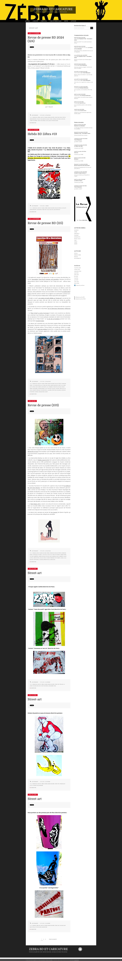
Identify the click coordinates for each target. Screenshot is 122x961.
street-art (40, 120)
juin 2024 (76, 276)
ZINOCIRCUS (76, 233)
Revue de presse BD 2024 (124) (82, 165)
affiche (33, 386)
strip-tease (54, 390)
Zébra (75, 38)
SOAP (75, 240)
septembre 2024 (77, 271)
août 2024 (76, 273)
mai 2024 (76, 278)
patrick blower (54, 120)
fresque (38, 390)
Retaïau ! (76, 159)
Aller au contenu (4, 1)
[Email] (80, 949)
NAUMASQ (76, 230)
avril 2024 (76, 279)
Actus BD (73, 21)
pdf (52, 209)
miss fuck (39, 685)
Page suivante (53, 939)
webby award (63, 554)
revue (61, 117)
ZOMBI (75, 231)
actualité (38, 119)
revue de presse (58, 208)
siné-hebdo (35, 388)
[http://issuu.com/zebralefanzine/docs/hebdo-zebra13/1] (49, 181)
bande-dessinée (51, 117)
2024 (42, 119)
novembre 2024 (77, 267)
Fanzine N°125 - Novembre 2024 (82, 133)
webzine (34, 117)
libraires (61, 556)
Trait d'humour (83, 65)
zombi (31, 120)
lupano (31, 557)
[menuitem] (28, 21)
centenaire (43, 386)
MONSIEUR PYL (77, 237)
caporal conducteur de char (80, 47)
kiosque (49, 388)
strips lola (60, 385)
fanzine (45, 117)
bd (36, 117)
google (53, 388)
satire (50, 119)
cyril (75, 56)
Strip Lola (44, 21)
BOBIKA (75, 243)
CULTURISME (47, 682)
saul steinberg (49, 386)
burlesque (53, 559)
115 (33, 385)
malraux (44, 556)
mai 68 (41, 557)
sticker (34, 785)
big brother (44, 927)
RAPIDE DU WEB (77, 255)
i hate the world (44, 685)
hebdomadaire (33, 119)
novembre (35, 120)
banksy (58, 554)
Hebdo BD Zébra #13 (42, 134)
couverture (39, 209)
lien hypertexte (57, 209)
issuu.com (49, 209)
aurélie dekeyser (54, 385)
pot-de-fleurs (38, 927)
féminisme (52, 557)
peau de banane (39, 785)
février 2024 (76, 283)
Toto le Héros (77, 72)
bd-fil (46, 390)
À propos (35, 21)
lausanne (49, 390)
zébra (39, 117)
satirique (54, 119)
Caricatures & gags (55, 21)
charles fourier (46, 557)
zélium (59, 386)
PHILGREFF (76, 235)
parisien (61, 783)
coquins (41, 559)
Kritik (66, 21)
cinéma (40, 556)
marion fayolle (46, 559)
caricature (57, 117)
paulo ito (50, 554)
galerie (57, 388)
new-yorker (38, 386)
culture (31, 556)
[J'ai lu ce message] (120, 959)
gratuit (42, 117)
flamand (36, 391)
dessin (47, 119)
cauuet (64, 556)
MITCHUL (76, 256)
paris (44, 385)
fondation (55, 386)
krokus (44, 120)
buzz (58, 556)
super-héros (36, 559)
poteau (33, 927)
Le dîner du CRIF (78, 146)
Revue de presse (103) (43, 405)
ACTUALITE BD (48, 115)
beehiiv (44, 119)
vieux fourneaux (52, 556)
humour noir (41, 391)
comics (62, 557)
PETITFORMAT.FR (77, 258)
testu (47, 120)
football (40, 554)
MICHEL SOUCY (77, 238)
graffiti (34, 390)
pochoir (42, 390)
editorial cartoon (61, 119)
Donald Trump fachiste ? (80, 173)
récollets (40, 385)
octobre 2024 (77, 269)
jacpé (50, 120)
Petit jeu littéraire (83, 87)
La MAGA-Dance (78, 180)
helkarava (59, 390)
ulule (46, 388)
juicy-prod (48, 385)
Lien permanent (35, 115)
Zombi (75, 65)
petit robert (57, 557)
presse (64, 117)
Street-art (35, 573)
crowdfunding (41, 388)
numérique (36, 556)
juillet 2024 (76, 274)
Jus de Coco (82, 103)
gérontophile (36, 557)
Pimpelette (77, 95)
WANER (75, 242)
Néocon (76, 152)
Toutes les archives (80, 285)
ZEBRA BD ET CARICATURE (53, 9)
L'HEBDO (47, 205)
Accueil (27, 21)
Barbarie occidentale (79, 125)
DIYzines (76, 253)
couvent (36, 385)
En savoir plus (76, 959)
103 (33, 554)
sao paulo (45, 554)
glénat (46, 391)
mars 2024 (76, 281)
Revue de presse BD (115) (45, 223)
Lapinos (76, 110)
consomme (50, 685)
